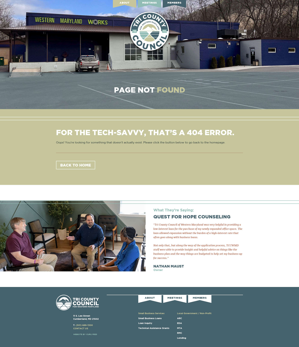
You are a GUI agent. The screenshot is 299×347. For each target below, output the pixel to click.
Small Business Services (151, 313)
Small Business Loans (150, 318)
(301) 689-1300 (84, 325)
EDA (179, 323)
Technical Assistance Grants (153, 328)
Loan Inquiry (145, 323)
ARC (179, 318)
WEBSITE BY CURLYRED (85, 334)
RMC (179, 333)
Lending (181, 338)
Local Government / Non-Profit (194, 313)
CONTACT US (80, 328)
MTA (179, 328)
